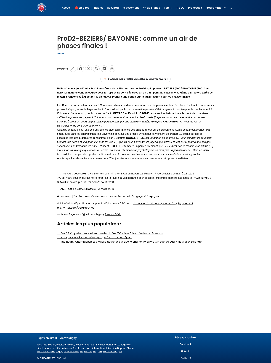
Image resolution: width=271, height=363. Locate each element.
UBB (52, 351)
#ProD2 (206, 178)
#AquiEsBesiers (67, 182)
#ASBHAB (65, 173)
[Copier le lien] (73, 69)
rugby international (96, 348)
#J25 (196, 178)
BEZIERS (169, 88)
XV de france (64, 348)
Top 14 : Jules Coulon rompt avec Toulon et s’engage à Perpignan (116, 196)
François (164, 121)
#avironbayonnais (158, 203)
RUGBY (60, 53)
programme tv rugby (110, 351)
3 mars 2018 (106, 189)
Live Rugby (90, 351)
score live (50, 348)
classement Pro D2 (108, 344)
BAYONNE (189, 88)
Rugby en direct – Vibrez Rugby (57, 338)
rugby (59, 351)
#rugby (176, 203)
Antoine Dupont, (117, 348)
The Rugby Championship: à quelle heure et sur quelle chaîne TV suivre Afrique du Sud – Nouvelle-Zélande (129, 242)
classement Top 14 (86, 344)
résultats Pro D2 (65, 344)
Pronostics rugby (73, 351)
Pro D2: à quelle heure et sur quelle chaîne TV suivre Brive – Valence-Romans (110, 233)
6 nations (78, 348)
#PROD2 (187, 203)
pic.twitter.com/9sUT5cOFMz (75, 208)
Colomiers (106, 105)
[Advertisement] (135, 269)
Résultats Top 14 (46, 344)
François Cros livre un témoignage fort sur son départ (94, 237)
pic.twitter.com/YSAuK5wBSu (96, 182)
